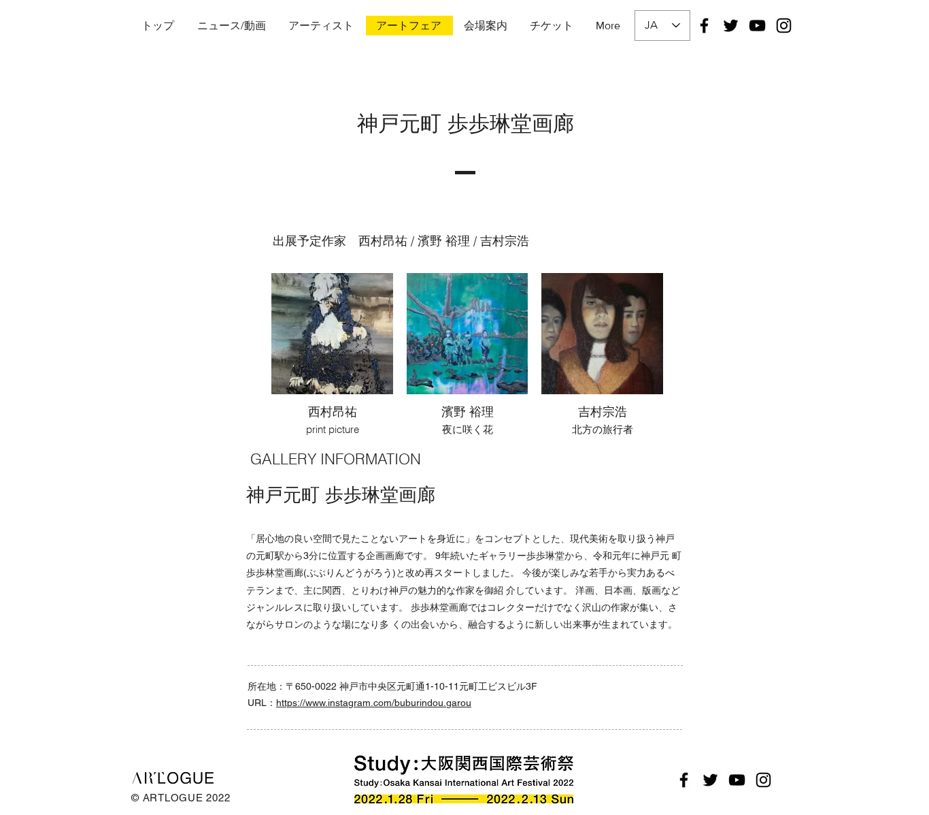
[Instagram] (784, 25)
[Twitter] (731, 25)
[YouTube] (757, 25)
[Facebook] (704, 25)
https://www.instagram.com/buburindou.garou (373, 702)
